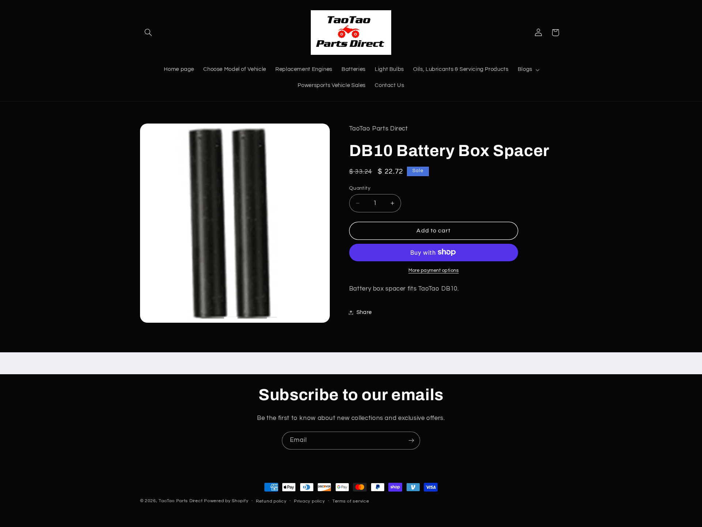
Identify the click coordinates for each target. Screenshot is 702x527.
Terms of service (350, 501)
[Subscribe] (411, 441)
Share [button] (364, 312)
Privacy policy (309, 501)
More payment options (433, 270)
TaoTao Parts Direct (181, 501)
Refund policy (271, 501)
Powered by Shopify (226, 501)
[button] (148, 32)
